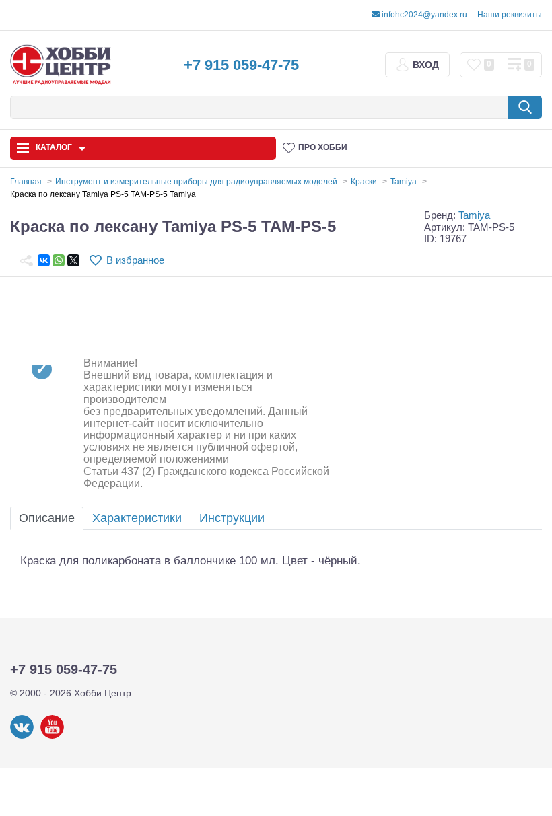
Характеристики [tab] (137, 518)
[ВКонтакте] (44, 260)
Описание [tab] (47, 518)
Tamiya (474, 215)
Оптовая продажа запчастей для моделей (78, 605)
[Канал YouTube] (52, 736)
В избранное (135, 260)
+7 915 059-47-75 (241, 65)
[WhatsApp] (59, 260)
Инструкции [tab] (232, 518)
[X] (73, 260)
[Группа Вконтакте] (22, 736)
